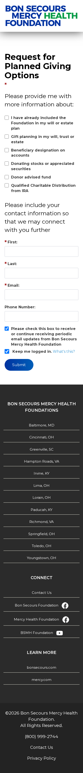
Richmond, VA (41, 521)
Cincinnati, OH (41, 437)
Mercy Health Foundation (36, 619)
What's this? (64, 351)
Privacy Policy (41, 758)
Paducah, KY (41, 510)
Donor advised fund (31, 177)
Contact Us (41, 592)
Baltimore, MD (41, 425)
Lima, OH (41, 485)
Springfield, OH (41, 534)
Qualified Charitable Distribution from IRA (43, 188)
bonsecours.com (41, 667)
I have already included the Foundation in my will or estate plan (42, 123)
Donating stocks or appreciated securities (42, 166)
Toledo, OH (41, 546)
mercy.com (41, 679)
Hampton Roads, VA (41, 461)
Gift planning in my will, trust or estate (42, 139)
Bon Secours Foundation (36, 605)
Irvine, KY (41, 473)
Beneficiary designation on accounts (38, 153)
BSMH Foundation (37, 632)
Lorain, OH (42, 497)
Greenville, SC (41, 449)
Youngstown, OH (41, 558)
